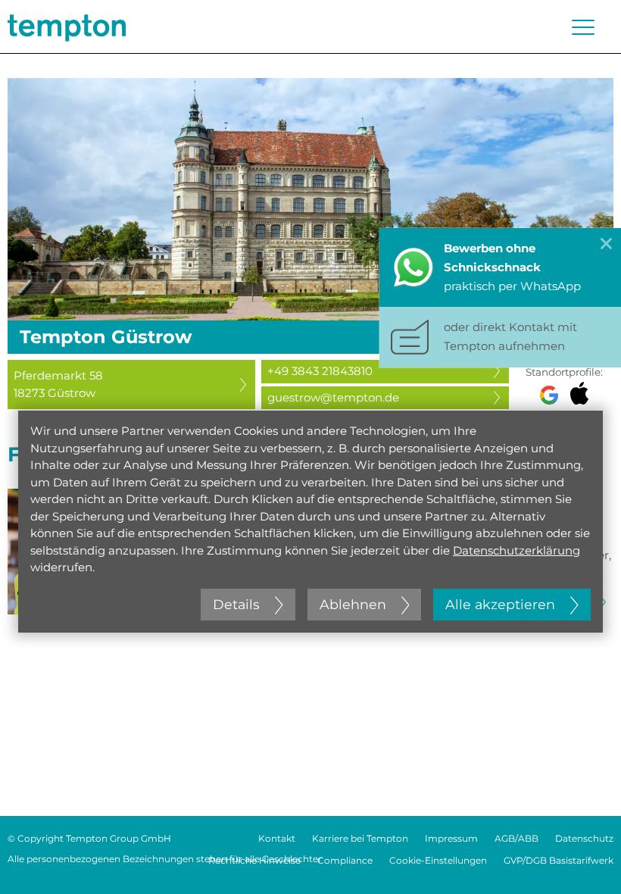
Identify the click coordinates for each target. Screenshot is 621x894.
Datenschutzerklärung (516, 550)
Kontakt (276, 838)
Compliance (345, 860)
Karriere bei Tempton (360, 838)
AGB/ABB (516, 838)
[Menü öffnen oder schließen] (583, 27)
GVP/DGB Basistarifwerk (558, 860)
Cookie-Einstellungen (438, 860)
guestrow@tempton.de (333, 397)
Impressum (451, 838)
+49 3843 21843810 (320, 371)
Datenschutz (584, 838)
